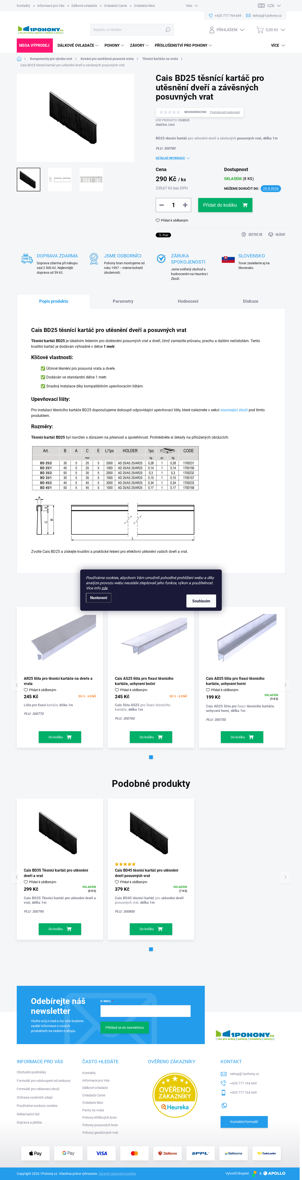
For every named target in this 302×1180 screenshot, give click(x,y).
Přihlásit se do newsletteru (124, 1027)
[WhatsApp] (224, 1104)
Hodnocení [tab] (188, 301)
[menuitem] (35, 45)
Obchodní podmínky (31, 1072)
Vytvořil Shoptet (237, 1173)
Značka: (165, 124)
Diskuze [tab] (250, 301)
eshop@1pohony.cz (244, 1074)
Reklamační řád (28, 1114)
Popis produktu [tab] (53, 301)
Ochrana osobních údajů (35, 1097)
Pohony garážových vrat (100, 1132)
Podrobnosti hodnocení (225, 112)
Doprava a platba (29, 1122)
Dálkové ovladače (84, 6)
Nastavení (98, 597)
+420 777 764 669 (243, 1083)
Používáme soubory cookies (37, 1106)
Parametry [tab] (123, 301)
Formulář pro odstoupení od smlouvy (44, 1081)
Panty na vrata (93, 1110)
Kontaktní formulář (244, 1122)
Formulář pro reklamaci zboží (38, 1089)
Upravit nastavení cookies (117, 1174)
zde (104, 588)
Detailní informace (170, 158)
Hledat (168, 30)
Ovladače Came (115, 6)
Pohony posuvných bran (100, 1125)
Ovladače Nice (144, 6)
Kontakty (23, 6)
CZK (270, 6)
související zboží (234, 410)
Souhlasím (201, 601)
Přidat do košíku (220, 205)
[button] (151, 757)
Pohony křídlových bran (99, 1117)
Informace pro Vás (50, 6)
